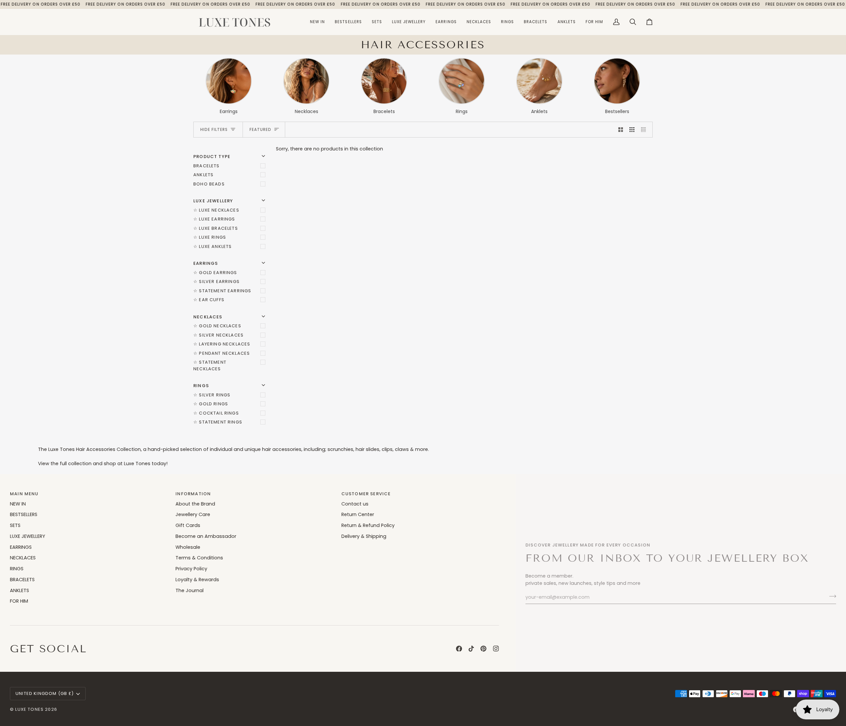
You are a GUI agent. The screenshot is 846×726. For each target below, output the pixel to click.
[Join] (830, 596)
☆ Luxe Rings (209, 237)
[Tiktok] (471, 649)
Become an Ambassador (205, 536)
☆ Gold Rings (210, 404)
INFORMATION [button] (193, 494)
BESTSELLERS (23, 514)
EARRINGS (21, 547)
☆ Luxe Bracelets (215, 228)
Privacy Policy (191, 568)
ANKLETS (203, 175)
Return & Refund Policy (368, 525)
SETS (15, 525)
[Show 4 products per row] (645, 129)
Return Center (357, 514)
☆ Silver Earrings (216, 281)
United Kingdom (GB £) (45, 693)
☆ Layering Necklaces (221, 344)
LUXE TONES (29, 709)
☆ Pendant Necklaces (221, 353)
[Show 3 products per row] (632, 129)
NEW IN (18, 504)
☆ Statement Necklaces (209, 365)
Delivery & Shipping (363, 536)
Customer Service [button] (366, 494)
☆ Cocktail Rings (216, 413)
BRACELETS (206, 166)
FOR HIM (19, 601)
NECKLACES (23, 557)
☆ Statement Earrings (222, 291)
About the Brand (195, 504)
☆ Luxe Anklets (212, 246)
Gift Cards (187, 525)
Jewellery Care (192, 514)
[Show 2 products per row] (621, 129)
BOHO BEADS (209, 184)
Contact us (354, 504)
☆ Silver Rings (211, 395)
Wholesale (187, 547)
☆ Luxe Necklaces (216, 210)
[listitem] (228, 86)
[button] (409, 22)
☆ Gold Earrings (215, 272)
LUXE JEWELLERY (27, 536)
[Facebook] (459, 649)
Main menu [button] (24, 494)
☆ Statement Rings (217, 422)
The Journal (189, 590)
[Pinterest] (483, 649)
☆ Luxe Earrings (214, 219)
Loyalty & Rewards (197, 579)
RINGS (16, 568)
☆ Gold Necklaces (217, 326)
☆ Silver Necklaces (218, 335)
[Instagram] (496, 649)
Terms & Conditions (199, 557)
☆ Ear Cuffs (208, 300)
